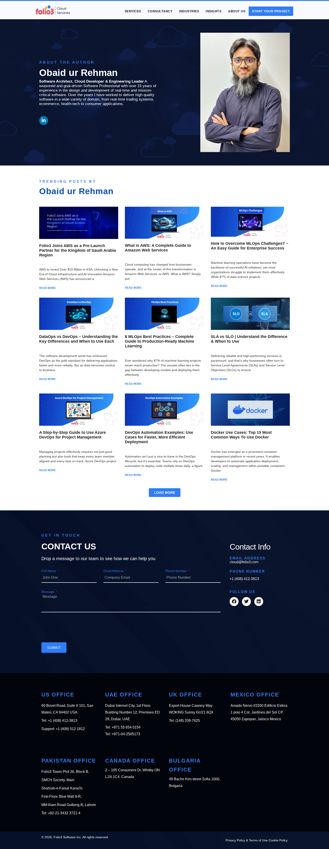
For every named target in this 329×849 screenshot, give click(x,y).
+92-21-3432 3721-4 (64, 813)
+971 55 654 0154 (126, 727)
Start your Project (271, 11)
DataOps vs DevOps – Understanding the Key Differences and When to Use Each (78, 339)
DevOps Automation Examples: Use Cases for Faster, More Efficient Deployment (159, 437)
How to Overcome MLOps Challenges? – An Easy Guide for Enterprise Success (249, 245)
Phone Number (176, 571)
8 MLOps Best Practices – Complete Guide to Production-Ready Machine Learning (159, 341)
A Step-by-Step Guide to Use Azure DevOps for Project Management (72, 434)
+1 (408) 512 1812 (70, 729)
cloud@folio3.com (244, 562)
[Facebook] (234, 601)
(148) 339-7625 (187, 720)
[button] (164, 492)
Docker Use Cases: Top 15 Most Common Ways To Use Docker (241, 434)
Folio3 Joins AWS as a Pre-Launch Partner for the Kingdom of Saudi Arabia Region (77, 250)
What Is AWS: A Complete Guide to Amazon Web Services (158, 247)
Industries (189, 11)
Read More (47, 288)
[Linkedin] (258, 601)
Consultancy (160, 11)
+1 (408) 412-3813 (244, 579)
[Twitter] (246, 601)
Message (48, 591)
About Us (236, 11)
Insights (213, 11)
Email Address (113, 571)
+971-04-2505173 (126, 734)
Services (133, 11)
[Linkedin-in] (43, 120)
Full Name (49, 571)
